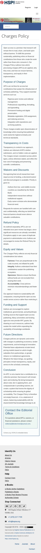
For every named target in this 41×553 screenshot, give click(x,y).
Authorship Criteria (12, 498)
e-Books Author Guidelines (14, 489)
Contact (32, 549)
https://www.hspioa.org (11, 538)
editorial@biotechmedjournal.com (17, 424)
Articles (8, 458)
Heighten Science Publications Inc (23, 530)
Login (36, 7)
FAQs (7, 470)
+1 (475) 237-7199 (15, 517)
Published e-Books (12, 492)
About (32, 544)
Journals (25, 544)
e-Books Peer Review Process (16, 495)
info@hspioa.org (14, 522)
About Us (8, 455)
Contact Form (10, 478)
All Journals (9, 464)
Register (28, 7)
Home (17, 544)
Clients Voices (10, 461)
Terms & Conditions (12, 467)
